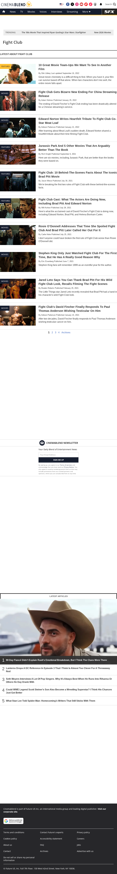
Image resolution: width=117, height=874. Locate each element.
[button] (110, 4)
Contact (7, 851)
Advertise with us (85, 851)
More (85, 11)
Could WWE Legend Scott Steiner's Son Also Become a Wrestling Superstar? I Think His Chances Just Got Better (59, 691)
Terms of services (66, 465)
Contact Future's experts (51, 832)
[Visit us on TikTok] (90, 4)
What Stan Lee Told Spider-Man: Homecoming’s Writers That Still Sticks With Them (50, 701)
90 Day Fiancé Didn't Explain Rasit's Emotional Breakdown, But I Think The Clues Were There (56, 660)
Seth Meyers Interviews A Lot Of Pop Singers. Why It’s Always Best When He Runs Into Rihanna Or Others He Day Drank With (59, 680)
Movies (31, 11)
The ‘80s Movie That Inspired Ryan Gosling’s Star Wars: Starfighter (54, 32)
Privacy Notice (69, 467)
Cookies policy (10, 838)
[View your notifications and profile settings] (101, 4)
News (13, 11)
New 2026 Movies (102, 32)
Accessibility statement (51, 838)
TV (21, 11)
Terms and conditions (13, 832)
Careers (80, 838)
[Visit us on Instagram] (77, 4)
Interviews (56, 11)
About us (7, 845)
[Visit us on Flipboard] (86, 4)
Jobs (79, 845)
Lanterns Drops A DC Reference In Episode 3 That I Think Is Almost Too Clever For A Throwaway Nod (58, 670)
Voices (43, 11)
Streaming (72, 11)
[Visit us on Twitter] (72, 4)
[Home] (4, 12)
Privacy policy (83, 832)
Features (5, 66)
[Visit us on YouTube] (81, 4)
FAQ (42, 845)
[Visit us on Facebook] (67, 4)
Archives (65, 332)
